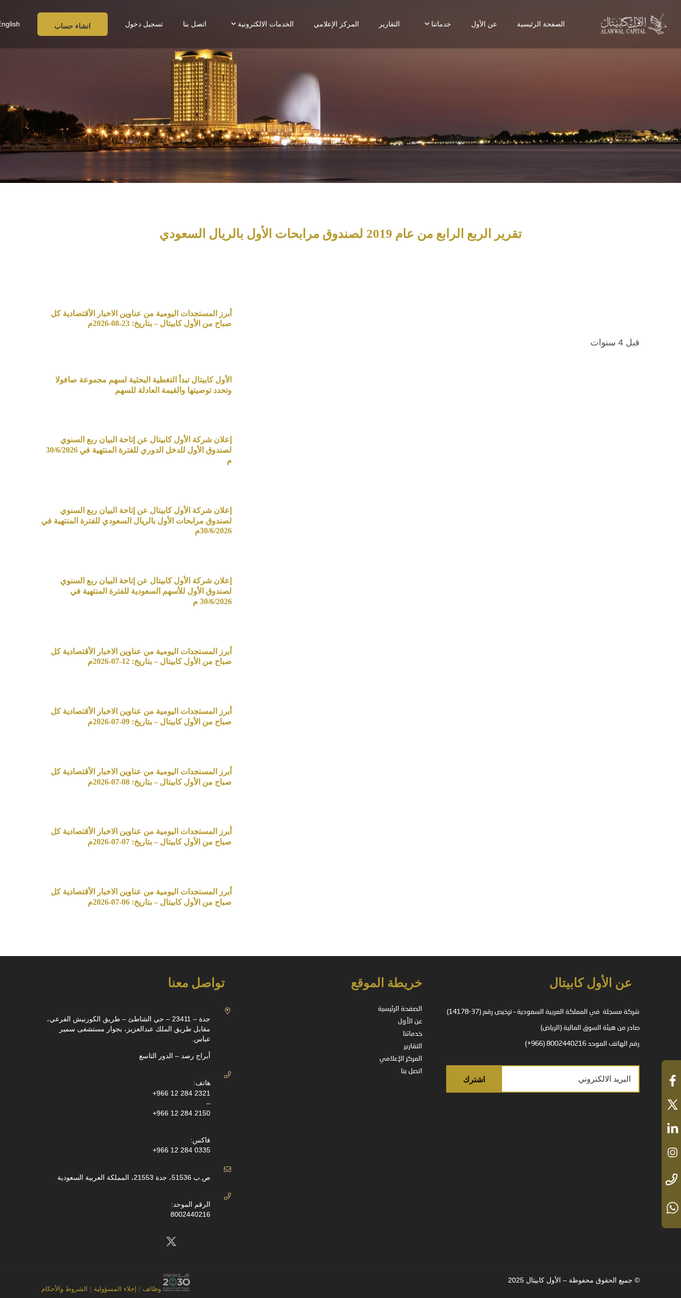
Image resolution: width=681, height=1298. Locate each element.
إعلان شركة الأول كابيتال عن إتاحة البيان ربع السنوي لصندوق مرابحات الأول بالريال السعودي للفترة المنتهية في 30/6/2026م (136, 520)
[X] (171, 1242)
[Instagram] (105, 1242)
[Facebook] (127, 1242)
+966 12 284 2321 (181, 1093)
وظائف (152, 1289)
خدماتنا (412, 1033)
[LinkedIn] (149, 1242)
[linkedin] (671, 1129)
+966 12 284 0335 (181, 1150)
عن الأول (410, 1021)
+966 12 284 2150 (181, 1113)
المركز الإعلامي (400, 1058)
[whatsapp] (671, 1208)
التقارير (413, 1046)
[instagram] (671, 1152)
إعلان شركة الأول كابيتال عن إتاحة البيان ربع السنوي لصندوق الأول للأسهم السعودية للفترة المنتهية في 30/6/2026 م (146, 591)
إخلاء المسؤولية (114, 1289)
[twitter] (671, 1105)
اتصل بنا (411, 1071)
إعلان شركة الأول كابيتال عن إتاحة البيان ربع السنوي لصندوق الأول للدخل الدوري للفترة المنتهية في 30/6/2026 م (138, 450)
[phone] (671, 1180)
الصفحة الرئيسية (400, 1008)
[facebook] (671, 1081)
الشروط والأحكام (64, 1289)
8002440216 (190, 1214)
